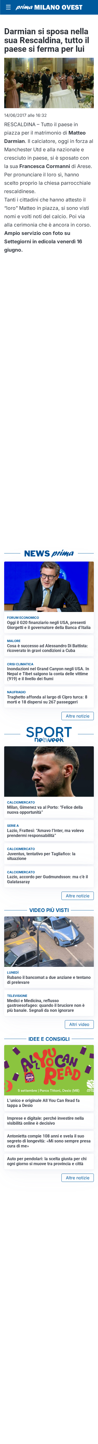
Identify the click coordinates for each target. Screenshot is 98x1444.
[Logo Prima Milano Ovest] (49, 7)
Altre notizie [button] (77, 716)
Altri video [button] (79, 1024)
